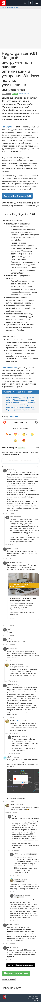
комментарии (24, 93)
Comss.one (13, 416)
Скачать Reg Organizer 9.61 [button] (17, 195)
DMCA (35, 1001)
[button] (9, 979)
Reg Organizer (8, 126)
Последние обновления (10, 7)
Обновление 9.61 (9, 367)
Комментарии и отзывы (17, 973)
